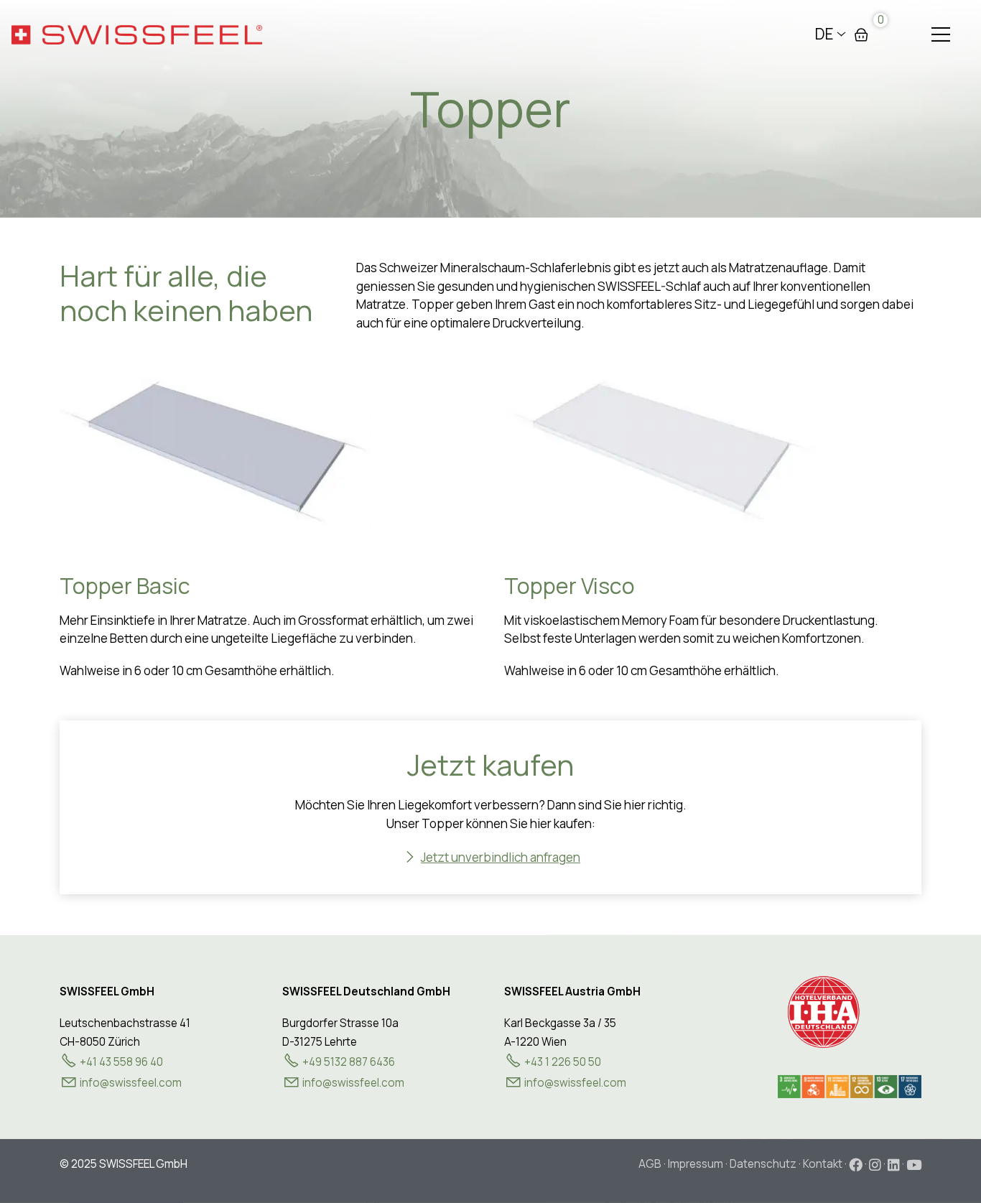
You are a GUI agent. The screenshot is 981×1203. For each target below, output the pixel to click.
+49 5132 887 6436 (348, 1061)
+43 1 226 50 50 (562, 1061)
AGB (649, 1163)
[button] (940, 34)
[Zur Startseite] (136, 34)
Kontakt (822, 1163)
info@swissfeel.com (353, 1082)
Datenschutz (763, 1163)
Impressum (695, 1163)
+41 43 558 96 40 (121, 1061)
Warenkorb (861, 34)
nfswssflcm (132, 1082)
